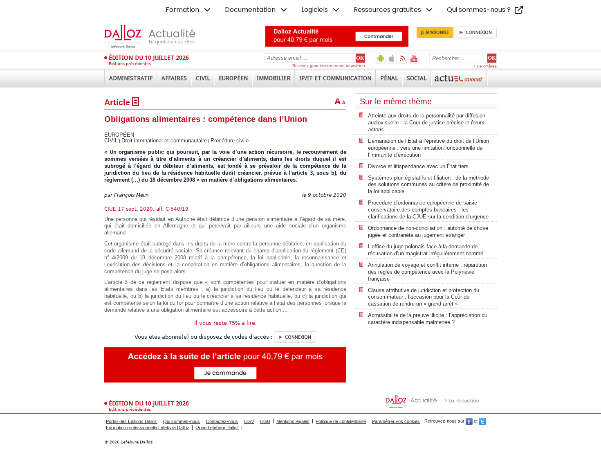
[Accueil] (158, 36)
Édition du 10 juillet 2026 (149, 57)
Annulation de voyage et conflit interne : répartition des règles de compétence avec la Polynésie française (427, 272)
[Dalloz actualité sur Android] (380, 58)
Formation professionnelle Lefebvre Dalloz (147, 427)
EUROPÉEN (119, 135)
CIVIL (111, 140)
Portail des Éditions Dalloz (131, 421)
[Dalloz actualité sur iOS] (391, 58)
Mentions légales (292, 421)
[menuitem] (189, 9)
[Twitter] (482, 421)
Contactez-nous (222, 421)
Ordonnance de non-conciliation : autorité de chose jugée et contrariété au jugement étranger (428, 231)
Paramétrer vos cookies (396, 421)
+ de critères (485, 66)
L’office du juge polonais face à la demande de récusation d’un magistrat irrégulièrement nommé (425, 249)
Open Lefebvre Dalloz (217, 427)
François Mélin (131, 195)
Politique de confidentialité (341, 421)
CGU (265, 421)
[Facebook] (469, 421)
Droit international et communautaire (164, 140)
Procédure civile (230, 140)
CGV (249, 421)
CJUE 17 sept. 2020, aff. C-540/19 (146, 209)
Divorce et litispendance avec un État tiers (418, 166)
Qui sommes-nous (181, 421)
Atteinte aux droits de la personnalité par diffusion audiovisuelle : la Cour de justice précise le (426, 122)
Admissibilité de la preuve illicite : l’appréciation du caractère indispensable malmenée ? (427, 318)
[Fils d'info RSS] (402, 58)
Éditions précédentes (130, 63)
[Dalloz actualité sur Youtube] (413, 58)
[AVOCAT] (459, 78)
